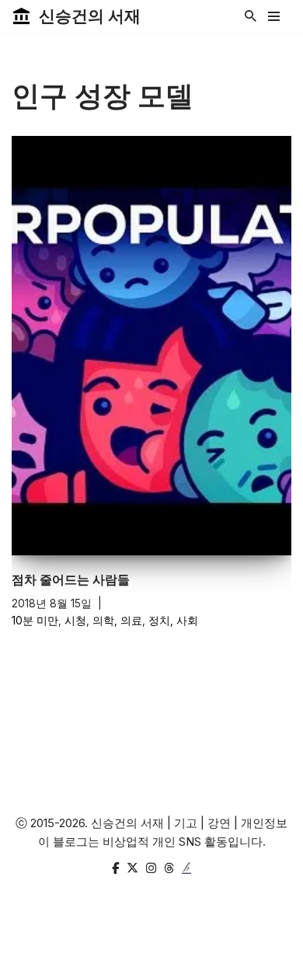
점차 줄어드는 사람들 (71, 579)
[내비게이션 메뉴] (273, 16)
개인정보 (264, 823)
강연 (219, 823)
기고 (185, 823)
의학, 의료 (117, 620)
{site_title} (200, 937)
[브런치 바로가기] (186, 868)
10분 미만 (35, 620)
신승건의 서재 (127, 823)
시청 (75, 620)
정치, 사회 (173, 620)
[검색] (250, 16)
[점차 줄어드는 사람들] (151, 345)
